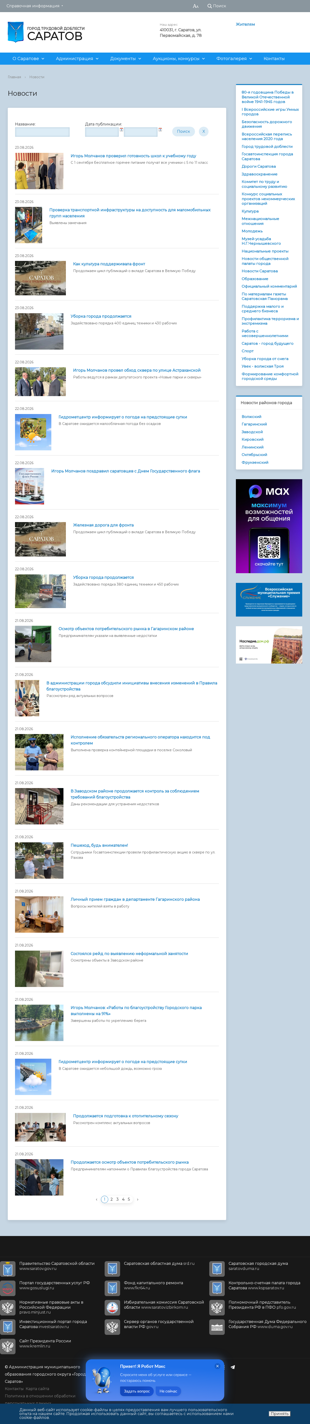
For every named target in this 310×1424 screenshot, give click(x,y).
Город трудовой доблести (267, 146)
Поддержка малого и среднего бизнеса (263, 308)
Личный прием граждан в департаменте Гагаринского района (135, 899)
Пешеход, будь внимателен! (99, 845)
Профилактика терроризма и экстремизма (270, 321)
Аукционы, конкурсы (176, 58)
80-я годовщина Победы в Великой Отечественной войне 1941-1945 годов (268, 97)
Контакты (274, 58)
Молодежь (252, 231)
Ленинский (253, 447)
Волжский (251, 416)
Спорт (248, 351)
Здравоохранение (260, 174)
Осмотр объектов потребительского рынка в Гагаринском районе (126, 628)
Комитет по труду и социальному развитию (264, 184)
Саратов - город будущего (268, 343)
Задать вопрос (137, 1391)
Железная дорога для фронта (103, 525)
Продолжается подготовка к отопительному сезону (125, 1116)
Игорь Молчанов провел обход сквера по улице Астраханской (137, 370)
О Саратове (26, 58)
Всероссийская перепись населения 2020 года (267, 136)
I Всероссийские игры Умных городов (270, 112)
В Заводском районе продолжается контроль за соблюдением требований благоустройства (135, 794)
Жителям (245, 24)
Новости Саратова (260, 271)
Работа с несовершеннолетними (265, 333)
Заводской (252, 432)
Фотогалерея (232, 58)
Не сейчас (168, 1391)
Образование (255, 278)
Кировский (253, 439)
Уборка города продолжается (101, 316)
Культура (250, 211)
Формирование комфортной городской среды (270, 376)
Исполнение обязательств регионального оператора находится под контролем (140, 740)
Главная (14, 77)
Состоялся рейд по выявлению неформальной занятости (129, 953)
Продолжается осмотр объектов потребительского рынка (130, 1162)
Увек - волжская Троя (263, 366)
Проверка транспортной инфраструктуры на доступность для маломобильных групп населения (129, 213)
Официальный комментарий (269, 286)
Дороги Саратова (259, 166)
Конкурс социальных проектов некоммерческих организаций (268, 199)
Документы (123, 58)
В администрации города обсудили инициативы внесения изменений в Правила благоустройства (131, 686)
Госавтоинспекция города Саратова (267, 156)
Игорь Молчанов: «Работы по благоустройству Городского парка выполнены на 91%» (136, 1010)
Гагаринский (254, 424)
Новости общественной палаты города (265, 261)
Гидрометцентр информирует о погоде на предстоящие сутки (123, 417)
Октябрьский (254, 454)
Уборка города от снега (265, 358)
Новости (36, 77)
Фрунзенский (255, 462)
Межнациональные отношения (260, 221)
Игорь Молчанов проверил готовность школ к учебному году (133, 156)
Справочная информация (33, 6)
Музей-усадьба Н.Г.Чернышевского (261, 241)
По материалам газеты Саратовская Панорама (265, 296)
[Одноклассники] (224, 1367)
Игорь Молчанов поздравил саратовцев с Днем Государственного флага (125, 471)
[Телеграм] (234, 1367)
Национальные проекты (265, 251)
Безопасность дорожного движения (267, 124)
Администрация (74, 58)
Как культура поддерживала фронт (109, 264)
